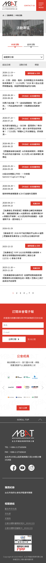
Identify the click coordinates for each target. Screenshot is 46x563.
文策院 (8, 518)
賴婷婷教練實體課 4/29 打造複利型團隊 (19, 193)
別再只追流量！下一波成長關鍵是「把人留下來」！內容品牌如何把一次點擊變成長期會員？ (22, 105)
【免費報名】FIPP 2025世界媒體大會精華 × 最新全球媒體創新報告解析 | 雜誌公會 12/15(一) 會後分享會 (21, 255)
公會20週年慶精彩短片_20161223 (20, 523)
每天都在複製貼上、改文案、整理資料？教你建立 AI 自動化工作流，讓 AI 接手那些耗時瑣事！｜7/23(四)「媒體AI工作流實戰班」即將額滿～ (22, 130)
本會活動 (18, 15)
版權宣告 (16, 559)
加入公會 (23, 407)
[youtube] (22, 468)
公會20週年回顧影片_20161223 (19, 528)
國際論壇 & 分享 (34, 73)
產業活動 (31, 44)
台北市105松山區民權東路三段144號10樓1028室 (23, 458)
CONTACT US (29, 5)
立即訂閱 (12, 339)
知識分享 (36, 203)
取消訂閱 (32, 339)
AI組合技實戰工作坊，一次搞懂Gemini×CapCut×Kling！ (16, 175)
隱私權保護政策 (27, 559)
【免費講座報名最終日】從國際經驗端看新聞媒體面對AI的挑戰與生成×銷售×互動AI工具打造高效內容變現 (22, 278)
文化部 (8, 513)
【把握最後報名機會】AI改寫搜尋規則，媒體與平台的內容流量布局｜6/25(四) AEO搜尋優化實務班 (23, 154)
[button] (42, 387)
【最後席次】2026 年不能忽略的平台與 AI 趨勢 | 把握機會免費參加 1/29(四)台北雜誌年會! (22, 234)
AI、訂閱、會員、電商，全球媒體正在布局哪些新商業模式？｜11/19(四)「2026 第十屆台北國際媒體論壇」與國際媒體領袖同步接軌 (22, 83)
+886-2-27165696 (18, 447)
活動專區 (10, 15)
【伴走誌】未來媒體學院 (30, 96)
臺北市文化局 (11, 509)
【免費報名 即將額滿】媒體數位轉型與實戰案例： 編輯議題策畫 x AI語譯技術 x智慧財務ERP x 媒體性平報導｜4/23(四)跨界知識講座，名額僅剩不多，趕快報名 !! (22, 215)
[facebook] (13, 468)
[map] (31, 468)
